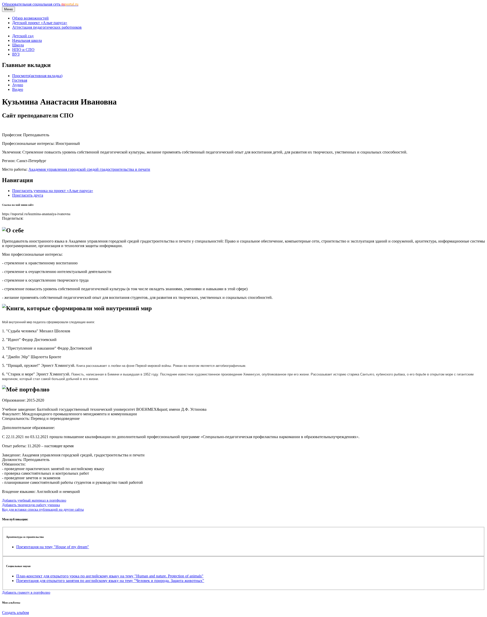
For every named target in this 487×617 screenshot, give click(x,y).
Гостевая (19, 80)
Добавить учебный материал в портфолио (34, 500)
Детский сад (22, 36)
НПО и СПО (23, 49)
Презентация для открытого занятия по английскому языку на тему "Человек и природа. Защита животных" (110, 580)
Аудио (17, 85)
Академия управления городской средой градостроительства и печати (89, 169)
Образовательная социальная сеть (40, 4)
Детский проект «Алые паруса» (39, 23)
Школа (18, 45)
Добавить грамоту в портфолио (26, 592)
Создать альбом (15, 612)
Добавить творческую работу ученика (31, 505)
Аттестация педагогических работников (47, 27)
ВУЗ (16, 54)
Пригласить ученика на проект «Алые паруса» (52, 190)
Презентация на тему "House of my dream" (52, 547)
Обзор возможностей (30, 18)
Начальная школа (27, 40)
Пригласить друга (27, 195)
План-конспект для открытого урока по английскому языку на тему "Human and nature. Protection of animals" (109, 576)
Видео (17, 89)
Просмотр (37, 76)
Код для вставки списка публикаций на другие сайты (43, 509)
